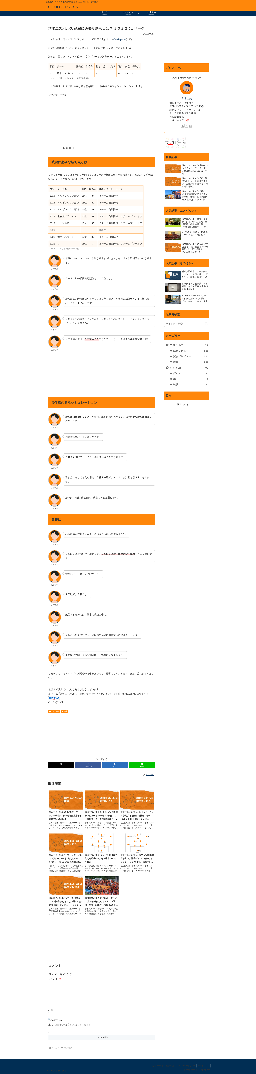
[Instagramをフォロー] (190, 126)
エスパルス (55, 711)
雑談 (65, 711)
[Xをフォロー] (186, 126)
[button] (206, 323)
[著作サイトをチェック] (183, 126)
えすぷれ (186, 98)
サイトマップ (203, 1066)
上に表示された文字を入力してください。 (71, 1024)
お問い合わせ (157, 1066)
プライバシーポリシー (186, 1066)
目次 (65, 147)
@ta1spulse (119, 39)
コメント (54, 978)
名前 (50, 1010)
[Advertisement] (101, 120)
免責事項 (170, 1066)
